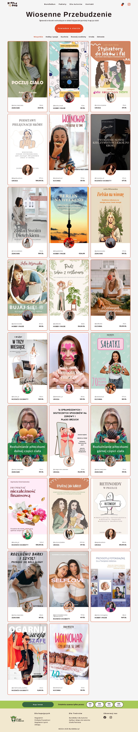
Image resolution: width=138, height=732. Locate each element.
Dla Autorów (76, 4)
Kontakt (90, 4)
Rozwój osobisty (78, 37)
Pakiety (62, 4)
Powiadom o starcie (69, 28)
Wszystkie (38, 37)
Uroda (91, 37)
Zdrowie (100, 37)
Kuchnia (64, 37)
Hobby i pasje (52, 37)
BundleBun (50, 4)
